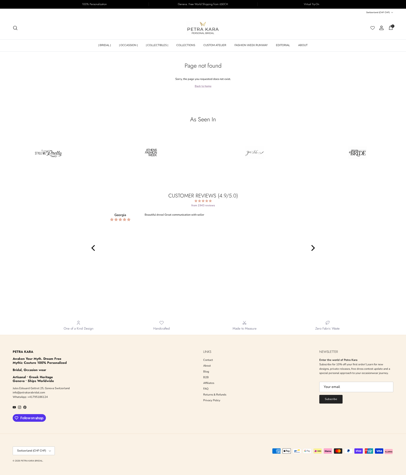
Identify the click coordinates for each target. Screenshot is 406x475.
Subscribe (331, 399)
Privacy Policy (211, 400)
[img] (203, 201)
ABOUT (303, 45)
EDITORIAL (283, 45)
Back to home (203, 86)
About (207, 366)
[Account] (380, 27)
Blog (206, 372)
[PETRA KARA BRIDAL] (203, 28)
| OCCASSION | (128, 45)
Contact (208, 360)
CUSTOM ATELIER (214, 45)
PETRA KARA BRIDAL (32, 460)
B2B (206, 377)
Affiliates (208, 383)
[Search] (15, 27)
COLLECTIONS (185, 45)
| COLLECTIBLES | (157, 45)
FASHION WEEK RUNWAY (251, 45)
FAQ (205, 389)
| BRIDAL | (104, 45)
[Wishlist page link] (372, 28)
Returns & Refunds (214, 395)
